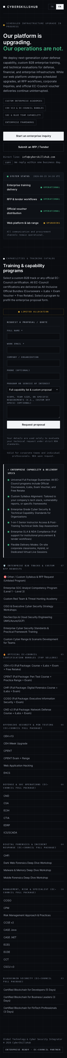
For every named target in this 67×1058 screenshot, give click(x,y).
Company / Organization (23, 357)
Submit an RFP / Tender (33, 147)
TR (52, 7)
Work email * (15, 344)
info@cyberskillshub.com (38, 157)
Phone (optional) (18, 370)
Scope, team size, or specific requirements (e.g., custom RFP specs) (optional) (28, 400)
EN (59, 7)
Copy (8, 162)
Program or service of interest (28, 383)
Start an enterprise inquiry (33, 136)
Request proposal (33, 424)
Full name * (15, 331)
